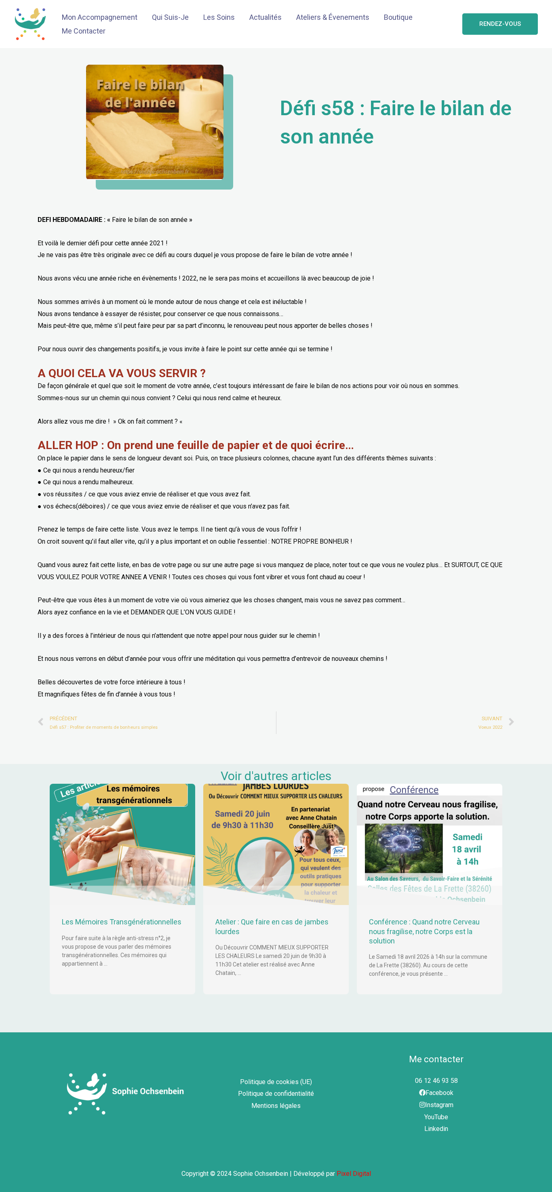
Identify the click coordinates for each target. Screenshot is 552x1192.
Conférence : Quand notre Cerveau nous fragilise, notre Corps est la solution (424, 931)
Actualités (265, 17)
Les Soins (219, 17)
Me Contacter (83, 31)
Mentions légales (276, 1106)
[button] (500, 24)
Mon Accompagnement (99, 17)
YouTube (436, 1117)
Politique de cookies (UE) (276, 1082)
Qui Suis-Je (170, 17)
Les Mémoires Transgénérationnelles (121, 922)
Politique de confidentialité (276, 1093)
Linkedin (436, 1129)
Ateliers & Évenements (332, 17)
